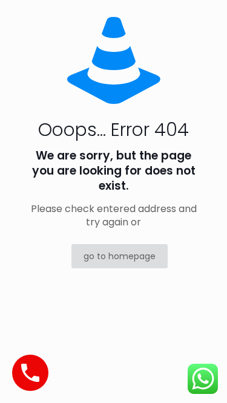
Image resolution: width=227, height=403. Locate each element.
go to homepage (120, 256)
